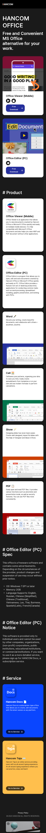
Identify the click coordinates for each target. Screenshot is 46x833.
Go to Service (14, 732)
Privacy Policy (23, 813)
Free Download (14, 108)
